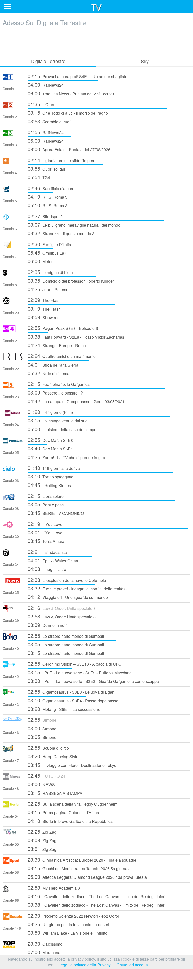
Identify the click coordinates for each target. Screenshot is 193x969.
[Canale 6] (13, 219)
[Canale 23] (13, 386)
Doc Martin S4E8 (50, 439)
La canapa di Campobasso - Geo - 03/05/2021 (76, 401)
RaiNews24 (46, 84)
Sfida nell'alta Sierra (53, 364)
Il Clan (41, 104)
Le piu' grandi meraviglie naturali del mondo (74, 224)
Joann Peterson (49, 289)
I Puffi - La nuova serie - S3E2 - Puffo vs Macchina (80, 672)
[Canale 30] (13, 526)
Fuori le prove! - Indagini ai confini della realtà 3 (77, 588)
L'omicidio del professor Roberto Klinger (71, 280)
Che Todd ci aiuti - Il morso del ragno (68, 112)
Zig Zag (42, 831)
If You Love (45, 523)
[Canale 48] (13, 778)
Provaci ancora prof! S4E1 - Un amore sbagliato (77, 76)
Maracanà (44, 952)
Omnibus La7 (47, 252)
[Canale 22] (13, 358)
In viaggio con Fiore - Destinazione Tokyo (72, 764)
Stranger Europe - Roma (57, 345)
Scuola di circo (48, 747)
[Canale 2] (13, 107)
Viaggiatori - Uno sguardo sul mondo (68, 596)
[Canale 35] (13, 582)
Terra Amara (46, 540)
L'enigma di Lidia (50, 272)
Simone (42, 719)
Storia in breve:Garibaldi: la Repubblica (70, 820)
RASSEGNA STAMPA (55, 792)
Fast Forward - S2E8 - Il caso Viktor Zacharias (76, 336)
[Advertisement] (96, 40)
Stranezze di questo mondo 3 (61, 233)
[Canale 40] (13, 638)
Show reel (44, 317)
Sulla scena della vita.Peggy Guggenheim (72, 803)
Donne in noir (47, 624)
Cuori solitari (46, 168)
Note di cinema (48, 373)
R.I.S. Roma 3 (47, 196)
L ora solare (46, 495)
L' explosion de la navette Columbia (67, 579)
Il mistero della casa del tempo (62, 429)
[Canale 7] (13, 247)
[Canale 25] (13, 442)
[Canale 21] (13, 331)
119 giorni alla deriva (54, 467)
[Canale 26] (13, 470)
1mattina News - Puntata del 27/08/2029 (71, 93)
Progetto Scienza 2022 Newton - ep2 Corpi (73, 915)
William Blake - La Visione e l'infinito (67, 932)
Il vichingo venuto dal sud (58, 420)
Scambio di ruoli (49, 121)
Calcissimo (45, 943)
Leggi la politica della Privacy (84, 965)
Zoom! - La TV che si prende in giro (66, 457)
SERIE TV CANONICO (56, 513)
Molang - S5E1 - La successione (64, 708)
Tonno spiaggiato (50, 476)
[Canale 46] (13, 722)
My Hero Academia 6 (54, 887)
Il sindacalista (47, 551)
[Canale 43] (13, 694)
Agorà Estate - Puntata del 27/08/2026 (69, 149)
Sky (145, 61)
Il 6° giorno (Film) (50, 411)
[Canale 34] (13, 554)
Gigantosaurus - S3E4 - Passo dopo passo (73, 700)
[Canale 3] (13, 135)
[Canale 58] (13, 862)
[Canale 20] (13, 303)
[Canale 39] (13, 610)
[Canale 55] (13, 834)
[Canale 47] (13, 750)
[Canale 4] (13, 163)
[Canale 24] (13, 414)
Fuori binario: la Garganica (59, 383)
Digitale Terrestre (48, 61)
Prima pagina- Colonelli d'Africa (63, 812)
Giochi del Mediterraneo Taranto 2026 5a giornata (79, 868)
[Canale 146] (13, 918)
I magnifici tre (47, 568)
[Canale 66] (13, 890)
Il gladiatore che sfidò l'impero (61, 160)
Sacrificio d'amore (51, 188)
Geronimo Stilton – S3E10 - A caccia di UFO (74, 663)
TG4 (39, 177)
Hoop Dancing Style (53, 756)
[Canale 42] (13, 666)
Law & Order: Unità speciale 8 (62, 607)
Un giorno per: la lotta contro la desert (68, 924)
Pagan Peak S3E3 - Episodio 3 (63, 327)
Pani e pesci (46, 504)
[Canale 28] (13, 498)
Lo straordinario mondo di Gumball (66, 635)
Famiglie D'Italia (49, 244)
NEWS (41, 784)
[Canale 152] (13, 946)
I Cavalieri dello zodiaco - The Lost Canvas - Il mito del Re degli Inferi (96, 896)
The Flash (44, 300)
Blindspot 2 (45, 216)
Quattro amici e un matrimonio (62, 355)
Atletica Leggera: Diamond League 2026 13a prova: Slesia (87, 876)
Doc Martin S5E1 (50, 448)
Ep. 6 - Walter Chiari (53, 560)
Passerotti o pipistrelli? (55, 392)
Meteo (41, 261)
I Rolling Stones (49, 485)
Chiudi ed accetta (132, 965)
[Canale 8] (13, 275)
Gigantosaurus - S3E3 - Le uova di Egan (71, 691)
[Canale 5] (13, 191)
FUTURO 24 (46, 775)
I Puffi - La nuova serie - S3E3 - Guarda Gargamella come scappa (93, 680)
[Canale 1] (13, 79)
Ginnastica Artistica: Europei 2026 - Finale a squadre (82, 859)
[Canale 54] (13, 806)
